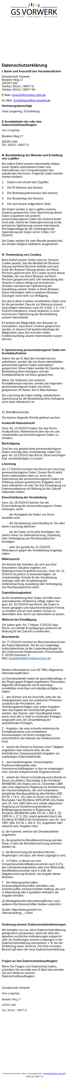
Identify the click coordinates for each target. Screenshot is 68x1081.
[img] (34, 10)
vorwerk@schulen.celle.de (29, 95)
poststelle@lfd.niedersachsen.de (30, 658)
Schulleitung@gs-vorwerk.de (31, 100)
